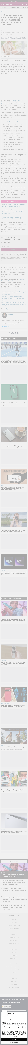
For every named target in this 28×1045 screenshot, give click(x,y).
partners (10, 1016)
